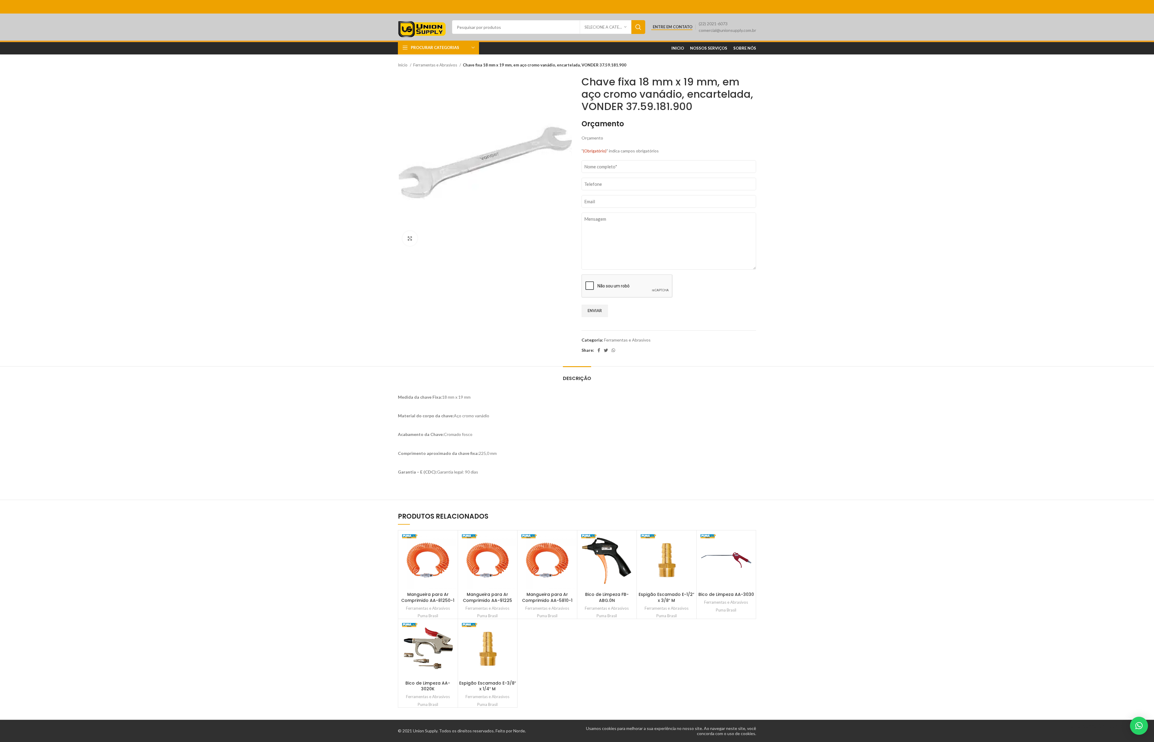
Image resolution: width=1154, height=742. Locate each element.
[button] (1139, 726)
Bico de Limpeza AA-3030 (726, 594)
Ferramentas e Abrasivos (435, 65)
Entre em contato (672, 27)
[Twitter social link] (606, 350)
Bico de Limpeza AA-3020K (427, 686)
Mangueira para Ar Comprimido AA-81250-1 (427, 597)
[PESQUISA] (638, 27)
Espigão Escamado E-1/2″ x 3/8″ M (666, 597)
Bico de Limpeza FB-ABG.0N (607, 597)
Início (403, 65)
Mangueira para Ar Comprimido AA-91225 (487, 597)
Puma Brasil (428, 615)
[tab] (577, 375)
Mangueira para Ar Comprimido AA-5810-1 (547, 597)
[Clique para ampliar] (409, 238)
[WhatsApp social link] (613, 350)
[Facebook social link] (599, 350)
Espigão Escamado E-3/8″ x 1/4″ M (487, 686)
